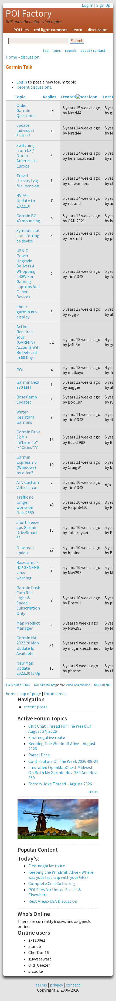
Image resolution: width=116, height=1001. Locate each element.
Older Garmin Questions (25, 110)
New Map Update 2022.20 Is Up (28, 668)
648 (36, 685)
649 (42, 685)
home (11, 693)
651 (53, 685)
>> (68, 685)
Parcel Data (39, 754)
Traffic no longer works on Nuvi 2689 (25, 504)
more (93, 791)
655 (82, 685)
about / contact (93, 50)
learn (77, 29)
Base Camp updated (26, 399)
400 (10, 685)
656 (87, 685)
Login (21, 82)
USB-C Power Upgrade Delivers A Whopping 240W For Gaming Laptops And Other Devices (28, 274)
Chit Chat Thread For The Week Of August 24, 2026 (59, 728)
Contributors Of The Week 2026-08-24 (63, 761)
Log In (87, 5)
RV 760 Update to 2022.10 (25, 200)
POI (19, 369)
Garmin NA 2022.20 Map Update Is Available (27, 645)
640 (27, 685)
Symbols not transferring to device (28, 235)
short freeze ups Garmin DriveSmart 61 (27, 530)
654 (76, 685)
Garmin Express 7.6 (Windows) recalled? (26, 464)
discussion (98, 29)
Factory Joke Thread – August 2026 (60, 783)
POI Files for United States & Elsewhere (54, 892)
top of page (30, 693)
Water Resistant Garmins (25, 417)
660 (96, 685)
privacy (56, 985)
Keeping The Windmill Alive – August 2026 (62, 746)
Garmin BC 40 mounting (28, 218)
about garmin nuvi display (27, 312)
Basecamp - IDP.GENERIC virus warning (28, 570)
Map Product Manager (28, 625)
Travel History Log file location (27, 180)
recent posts (35, 706)
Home (11, 57)
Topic (20, 96)
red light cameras (50, 29)
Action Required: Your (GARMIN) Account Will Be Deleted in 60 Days (28, 342)
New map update (25, 550)
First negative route (46, 737)
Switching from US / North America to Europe (26, 156)
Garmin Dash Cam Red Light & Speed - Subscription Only (28, 600)
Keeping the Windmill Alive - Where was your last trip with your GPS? (60, 874)
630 (21, 685)
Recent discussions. (34, 87)
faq (46, 50)
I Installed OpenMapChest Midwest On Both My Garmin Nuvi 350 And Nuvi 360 (62, 772)
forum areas (55, 693)
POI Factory (29, 13)
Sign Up (103, 5)
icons (57, 50)
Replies (49, 96)
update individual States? (25, 130)
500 (16, 685)
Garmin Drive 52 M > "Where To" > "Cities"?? (28, 439)
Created (68, 96)
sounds (70, 50)
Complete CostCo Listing (51, 883)
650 (47, 685)
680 (107, 685)
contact (73, 985)
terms (41, 985)
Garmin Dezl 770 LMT (27, 384)
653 (70, 685)
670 (102, 685)
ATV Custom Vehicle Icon (27, 485)
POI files (21, 29)
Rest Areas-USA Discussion (52, 901)
